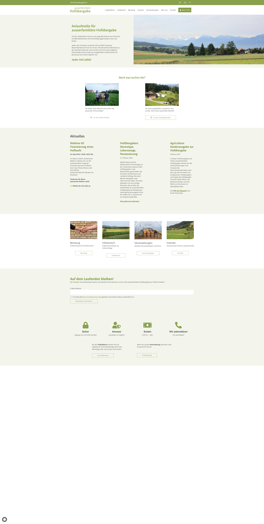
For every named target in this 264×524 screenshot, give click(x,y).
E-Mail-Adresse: (75, 288)
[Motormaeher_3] (180, 222)
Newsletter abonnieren (83, 301)
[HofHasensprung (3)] (162, 84)
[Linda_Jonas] (102, 84)
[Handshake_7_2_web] (83, 222)
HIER (86, 186)
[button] (4, 519)
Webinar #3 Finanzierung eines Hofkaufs (81, 147)
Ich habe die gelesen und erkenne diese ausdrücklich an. (103, 297)
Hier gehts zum (130, 201)
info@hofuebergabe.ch (78, 2)
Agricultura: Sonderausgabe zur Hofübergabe (182, 147)
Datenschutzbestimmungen (92, 297)
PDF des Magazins (180, 191)
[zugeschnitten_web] (148, 222)
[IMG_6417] (116, 222)
